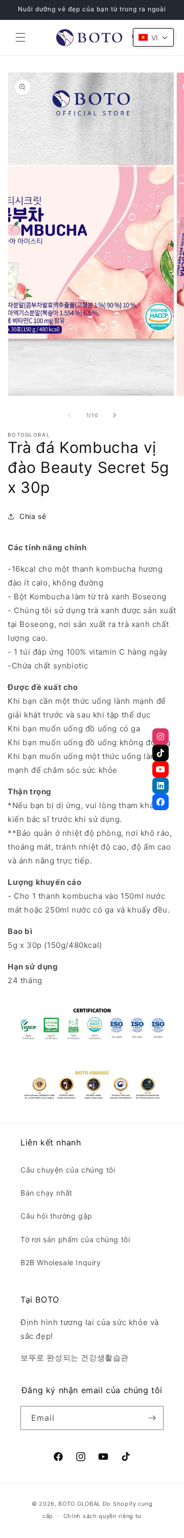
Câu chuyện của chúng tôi (67, 1169)
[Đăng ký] (152, 1418)
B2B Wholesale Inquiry (60, 1262)
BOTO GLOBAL (79, 1503)
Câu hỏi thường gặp (56, 1215)
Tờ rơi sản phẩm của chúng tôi (75, 1239)
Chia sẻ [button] (32, 516)
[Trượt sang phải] (114, 415)
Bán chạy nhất (46, 1192)
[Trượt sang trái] (69, 415)
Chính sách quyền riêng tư (102, 1516)
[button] (20, 37)
